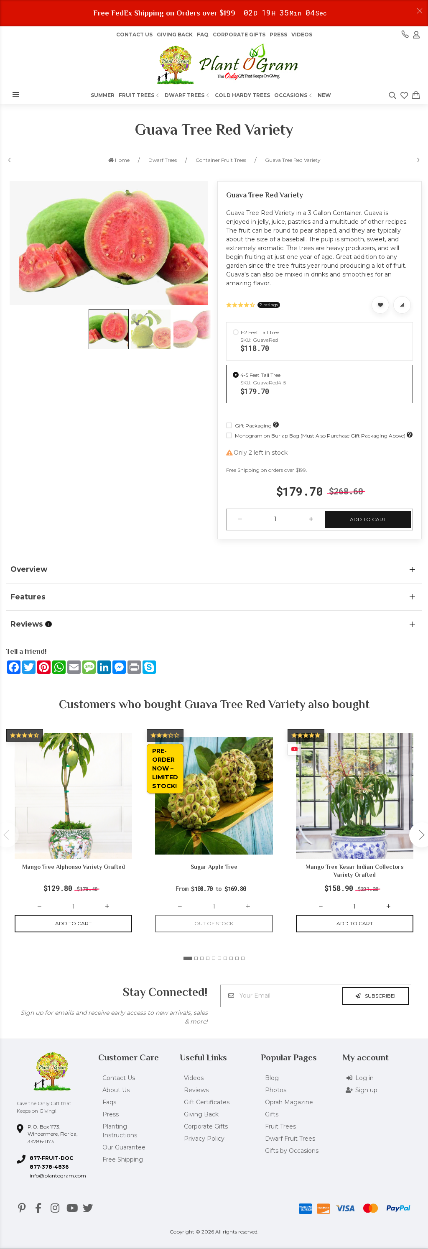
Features (28, 596)
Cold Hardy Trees (242, 95)
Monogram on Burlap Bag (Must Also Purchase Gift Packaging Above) (320, 436)
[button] (187, 958)
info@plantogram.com (58, 1175)
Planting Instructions (119, 1131)
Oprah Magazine (289, 1102)
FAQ (203, 34)
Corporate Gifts (239, 34)
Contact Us (134, 34)
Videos (301, 34)
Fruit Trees (136, 95)
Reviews (196, 1090)
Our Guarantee (123, 1147)
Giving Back (175, 34)
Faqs (109, 1102)
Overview (28, 569)
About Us (116, 1090)
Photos (275, 1090)
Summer (103, 95)
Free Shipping (122, 1159)
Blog (272, 1078)
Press (278, 34)
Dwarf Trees (184, 95)
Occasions (290, 95)
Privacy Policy (204, 1138)
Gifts (271, 1114)
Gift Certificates (206, 1102)
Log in (364, 1078)
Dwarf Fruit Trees (290, 1138)
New (324, 95)
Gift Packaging (253, 425)
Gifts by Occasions (291, 1150)
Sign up (366, 1090)
